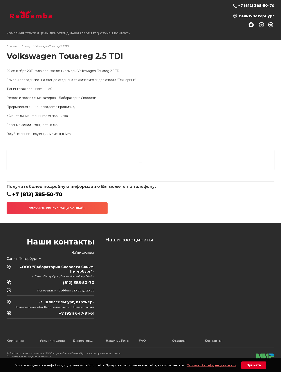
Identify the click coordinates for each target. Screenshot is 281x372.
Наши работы (81, 33)
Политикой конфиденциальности (211, 365)
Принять (254, 365)
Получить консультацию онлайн (57, 208)
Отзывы (106, 33)
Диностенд (59, 33)
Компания (15, 341)
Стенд (26, 46)
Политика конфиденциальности (29, 356)
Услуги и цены (52, 341)
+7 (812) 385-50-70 (256, 6)
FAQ (96, 33)
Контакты (122, 33)
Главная (12, 46)
